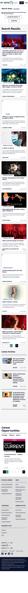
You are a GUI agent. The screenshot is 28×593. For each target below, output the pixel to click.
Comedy (4, 435)
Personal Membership (7, 487)
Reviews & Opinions (20, 487)
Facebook (3, 554)
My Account (18, 510)
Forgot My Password (21, 512)
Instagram (12, 554)
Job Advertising (5, 510)
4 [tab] (15, 472)
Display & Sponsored (7, 512)
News (17, 484)
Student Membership (7, 493)
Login (26, 2)
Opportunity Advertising (5, 518)
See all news (16, 8)
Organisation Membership (5, 490)
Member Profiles (19, 501)
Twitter (6, 554)
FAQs (3, 535)
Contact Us (4, 532)
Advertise (14, 21)
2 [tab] (9, 472)
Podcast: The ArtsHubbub (19, 494)
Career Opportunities (11, 429)
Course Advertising (6, 521)
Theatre (11, 435)
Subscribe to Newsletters (18, 498)
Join (22, 2)
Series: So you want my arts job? (20, 490)
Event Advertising (6, 515)
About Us (4, 530)
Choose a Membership (7, 484)
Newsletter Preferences (18, 515)
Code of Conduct (19, 550)
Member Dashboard (20, 519)
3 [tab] (12, 472)
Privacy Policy (5, 550)
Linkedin (9, 554)
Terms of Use (12, 550)
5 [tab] (18, 472)
